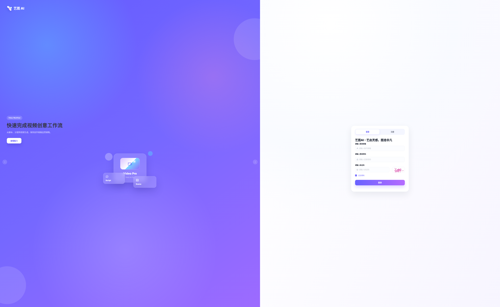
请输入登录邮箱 (360, 144)
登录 (367, 132)
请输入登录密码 (360, 154)
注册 (392, 132)
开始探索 (14, 141)
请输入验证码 (359, 165)
